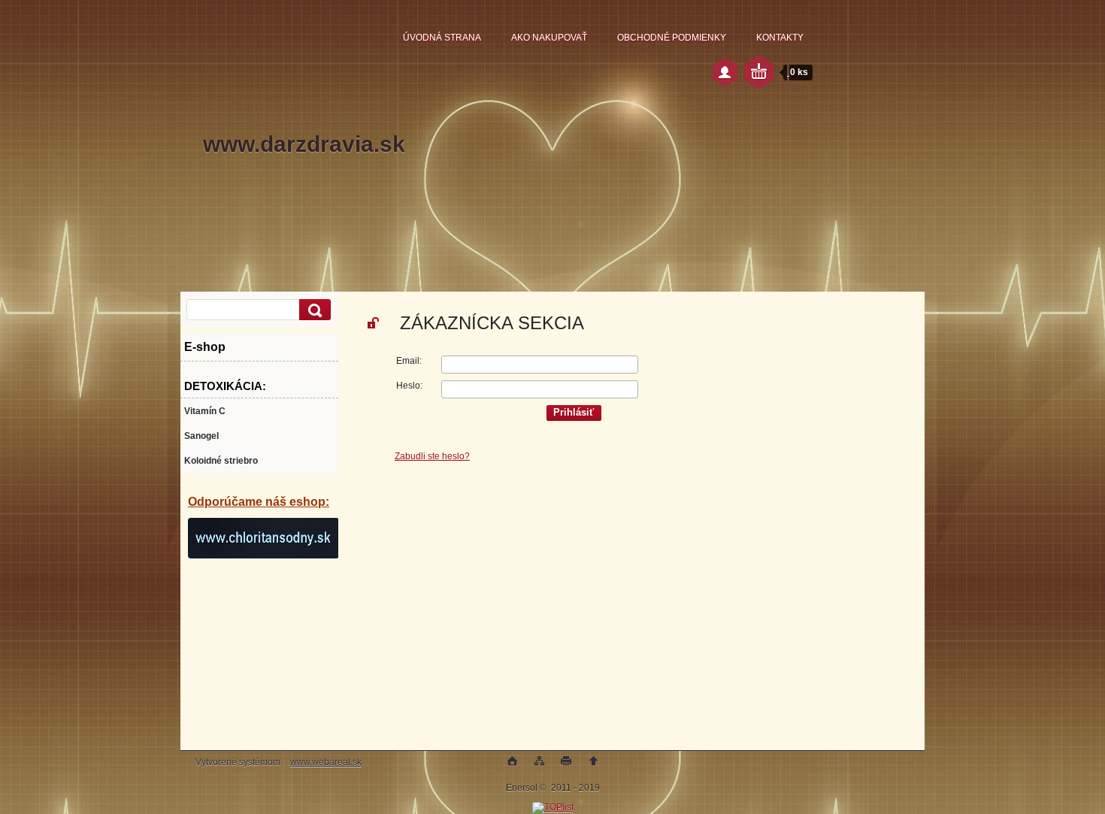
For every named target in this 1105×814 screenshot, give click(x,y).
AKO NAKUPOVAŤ (549, 37)
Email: (409, 361)
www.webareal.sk (326, 762)
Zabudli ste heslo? (432, 456)
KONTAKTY (780, 37)
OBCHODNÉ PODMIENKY (671, 37)
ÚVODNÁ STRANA (442, 37)
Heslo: (409, 385)
